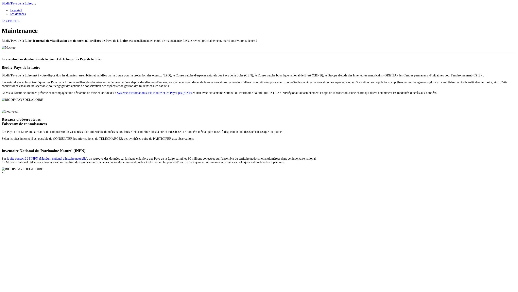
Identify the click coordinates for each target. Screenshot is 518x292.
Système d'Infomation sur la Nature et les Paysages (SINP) (154, 92)
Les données (18, 14)
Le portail (16, 10)
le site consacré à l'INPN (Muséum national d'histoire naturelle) (47, 158)
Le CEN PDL (11, 21)
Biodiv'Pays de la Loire (17, 3)
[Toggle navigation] (34, 4)
